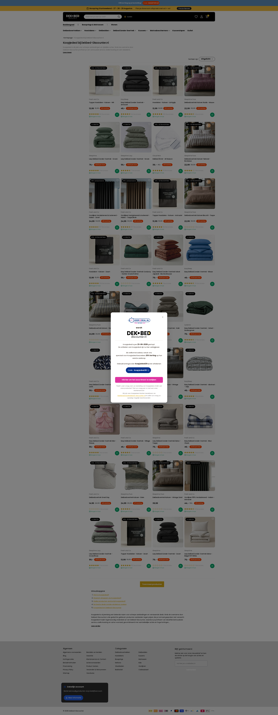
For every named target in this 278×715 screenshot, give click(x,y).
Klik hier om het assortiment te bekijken (139, 380)
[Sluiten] (162, 317)
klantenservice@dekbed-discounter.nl (131, 396)
